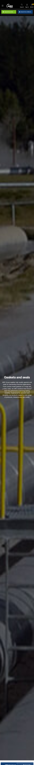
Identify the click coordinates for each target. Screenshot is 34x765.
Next (31, 388)
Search (22, 7)
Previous (2, 389)
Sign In (27, 7)
